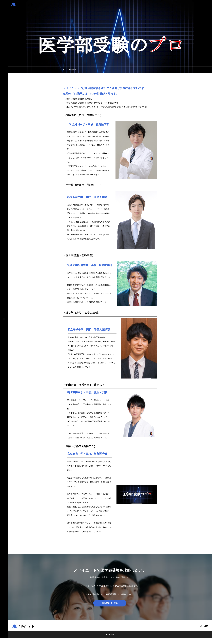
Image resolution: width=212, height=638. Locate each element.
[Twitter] (201, 626)
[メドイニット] (27, 4)
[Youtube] (205, 626)
